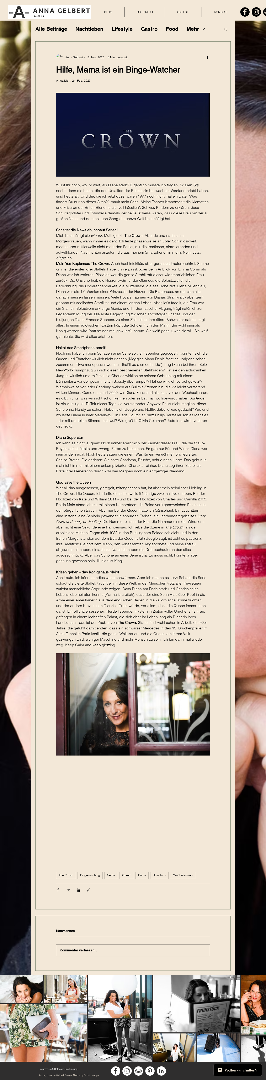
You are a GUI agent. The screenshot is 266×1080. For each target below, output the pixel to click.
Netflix (111, 875)
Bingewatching (90, 875)
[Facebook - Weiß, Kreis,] (115, 1071)
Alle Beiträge (51, 29)
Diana (142, 875)
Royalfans (159, 875)
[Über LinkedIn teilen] (78, 890)
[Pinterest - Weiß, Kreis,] (150, 1071)
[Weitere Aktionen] (207, 57)
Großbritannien (183, 875)
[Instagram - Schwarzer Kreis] (256, 12)
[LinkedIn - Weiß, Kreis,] (161, 1071)
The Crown (66, 875)
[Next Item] (258, 1018)
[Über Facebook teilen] (58, 890)
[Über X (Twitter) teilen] (68, 890)
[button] (225, 29)
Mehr (193, 29)
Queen (126, 875)
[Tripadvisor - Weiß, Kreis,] (138, 1071)
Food (172, 29)
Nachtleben (89, 29)
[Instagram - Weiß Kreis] (127, 1071)
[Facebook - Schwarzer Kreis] (245, 12)
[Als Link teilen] (89, 890)
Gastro (149, 29)
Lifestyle (122, 29)
